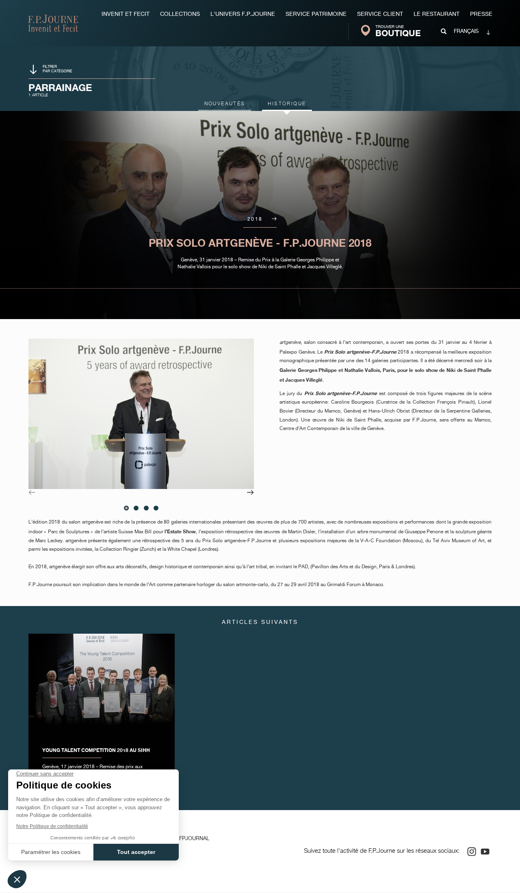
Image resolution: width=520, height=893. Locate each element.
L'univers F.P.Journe (242, 14)
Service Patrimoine (316, 14)
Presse (481, 14)
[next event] (272, 219)
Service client (380, 14)
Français (466, 31)
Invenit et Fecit (126, 14)
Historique (287, 104)
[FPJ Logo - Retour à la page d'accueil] (53, 23)
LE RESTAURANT (436, 14)
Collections (180, 14)
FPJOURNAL (194, 838)
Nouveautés (224, 104)
